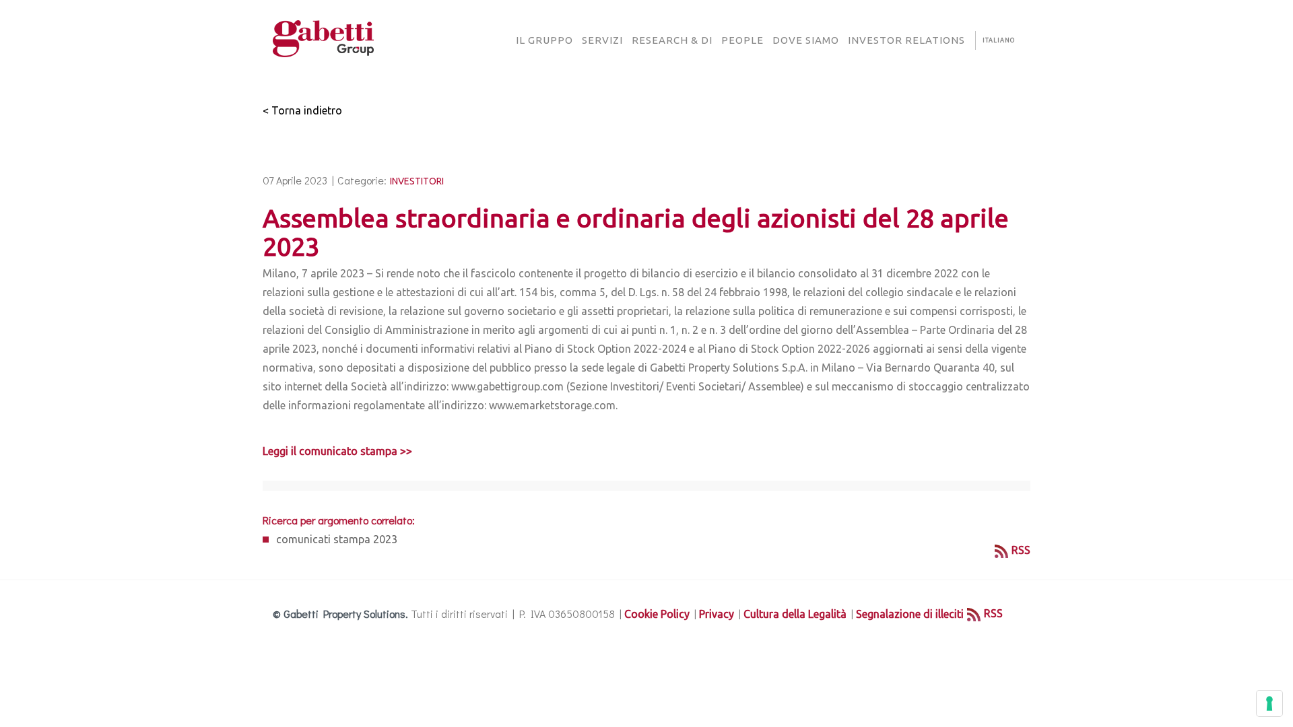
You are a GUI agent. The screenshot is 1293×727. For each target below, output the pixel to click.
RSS (1021, 550)
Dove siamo (805, 40)
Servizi (602, 40)
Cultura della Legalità (795, 614)
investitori (417, 181)
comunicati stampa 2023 (336, 539)
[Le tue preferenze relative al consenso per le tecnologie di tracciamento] (1269, 703)
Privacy (716, 614)
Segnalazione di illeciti (910, 614)
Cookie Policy (657, 614)
